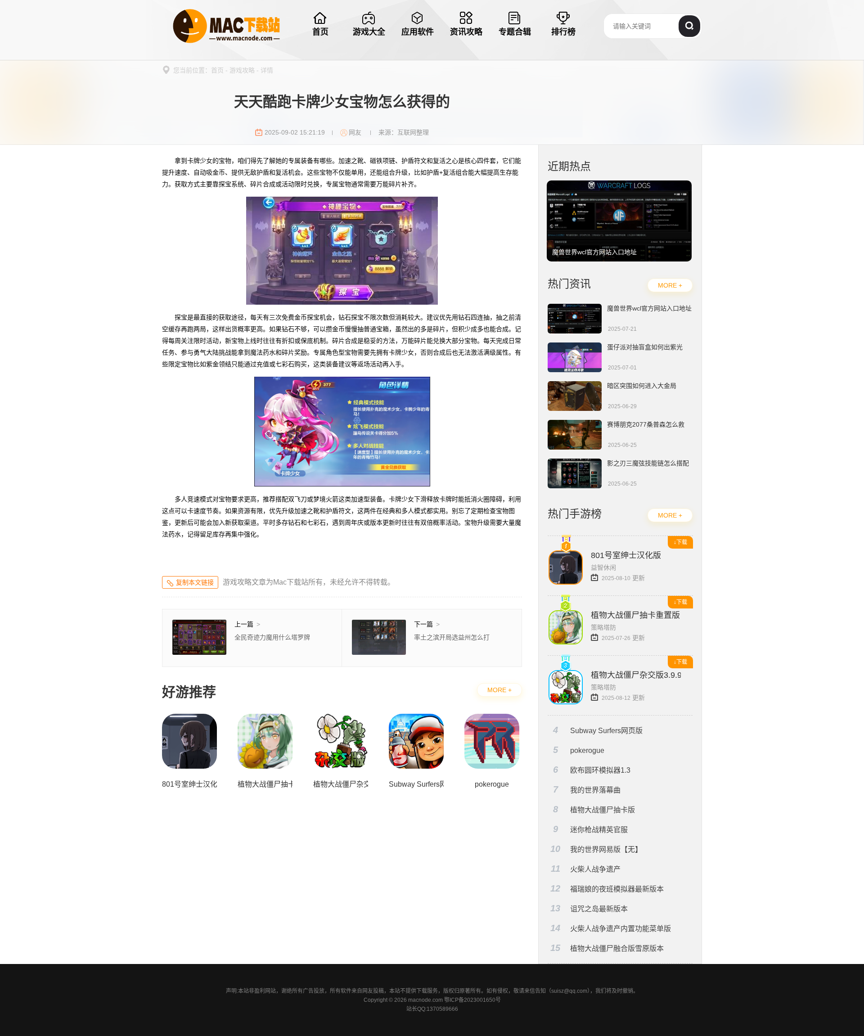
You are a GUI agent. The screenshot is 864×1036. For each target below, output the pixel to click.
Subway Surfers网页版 (598, 730)
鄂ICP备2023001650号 (472, 1000)
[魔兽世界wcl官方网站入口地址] (619, 185)
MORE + (499, 690)
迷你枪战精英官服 (590, 829)
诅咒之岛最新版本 (589, 908)
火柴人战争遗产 (586, 869)
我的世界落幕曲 (587, 789)
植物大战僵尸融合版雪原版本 (607, 948)
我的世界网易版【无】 (596, 849)
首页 (217, 70)
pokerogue (579, 750)
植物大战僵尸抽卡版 (594, 809)
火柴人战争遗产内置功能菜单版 (610, 928)
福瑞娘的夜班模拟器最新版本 (607, 888)
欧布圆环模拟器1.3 (592, 770)
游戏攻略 (242, 70)
